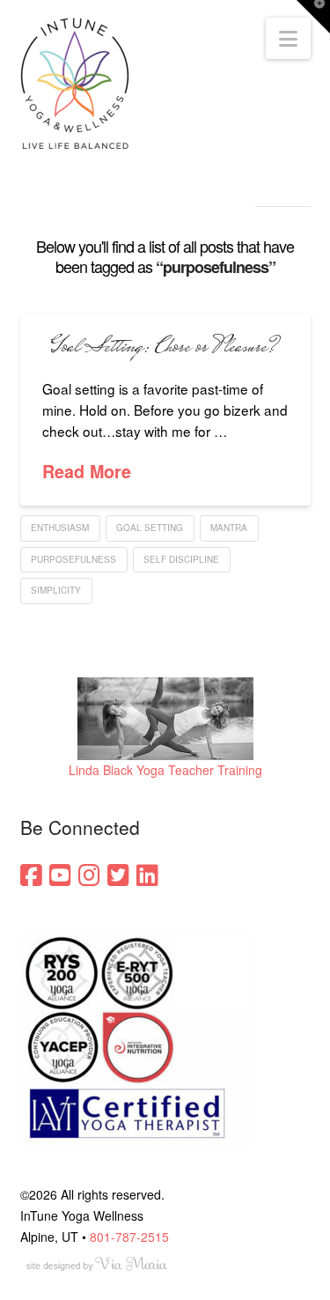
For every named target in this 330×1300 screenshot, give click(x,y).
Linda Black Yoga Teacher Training (165, 770)
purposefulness (73, 559)
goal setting (149, 527)
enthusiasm (60, 527)
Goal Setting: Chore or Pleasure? (165, 347)
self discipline (181, 559)
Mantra (228, 527)
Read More (86, 472)
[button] (288, 38)
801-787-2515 (129, 1236)
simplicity (56, 590)
